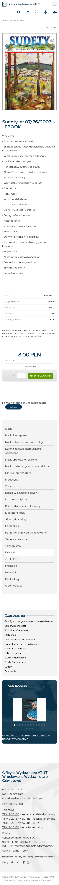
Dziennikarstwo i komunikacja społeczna (23, 451)
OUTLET (11, 559)
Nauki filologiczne (16, 435)
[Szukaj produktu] (18, 12)
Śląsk (39, 336)
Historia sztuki (48, 330)
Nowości (10, 572)
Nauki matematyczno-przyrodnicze (27, 466)
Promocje (11, 565)
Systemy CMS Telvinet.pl (40, 880)
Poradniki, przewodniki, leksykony (25, 532)
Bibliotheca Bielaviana (16, 630)
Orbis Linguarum (13, 653)
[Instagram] (28, 862)
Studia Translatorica (15, 662)
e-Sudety (32, 336)
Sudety (8, 666)
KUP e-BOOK (42, 376)
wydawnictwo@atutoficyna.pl (28, 798)
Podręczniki (12, 526)
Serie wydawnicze (16, 539)
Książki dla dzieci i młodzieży (22, 506)
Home (7, 21)
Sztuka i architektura (18, 473)
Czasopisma (13, 546)
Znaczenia (10, 671)
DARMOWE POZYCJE (36, 735)
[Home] (29, 4)
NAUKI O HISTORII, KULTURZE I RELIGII (18, 330)
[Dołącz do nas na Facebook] (24, 862)
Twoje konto (8, 880)
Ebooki (24, 336)
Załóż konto (55, 12)
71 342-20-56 (10, 814)
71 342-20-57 (10, 818)
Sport (8, 486)
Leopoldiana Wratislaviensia (20, 639)
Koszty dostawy (23, 856)
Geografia (42, 333)
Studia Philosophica (15, 657)
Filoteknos (10, 634)
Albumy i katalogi (16, 519)
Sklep (13, 21)
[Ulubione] (36, 12)
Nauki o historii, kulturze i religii (24, 442)
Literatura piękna (16, 499)
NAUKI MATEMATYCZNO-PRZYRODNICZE (19, 333)
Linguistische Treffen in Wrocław (22, 644)
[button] (14, 725)
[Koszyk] (27, 12)
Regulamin (7, 856)
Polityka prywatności (44, 856)
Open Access (13, 585)
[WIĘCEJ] (29, 709)
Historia (38, 330)
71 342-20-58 (10, 827)
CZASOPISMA (15, 336)
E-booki (21, 21)
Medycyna (11, 479)
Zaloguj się (45, 12)
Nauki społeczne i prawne (21, 459)
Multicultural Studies (15, 648)
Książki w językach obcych (21, 492)
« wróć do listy (50, 27)
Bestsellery (12, 579)
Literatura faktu (15, 512)
